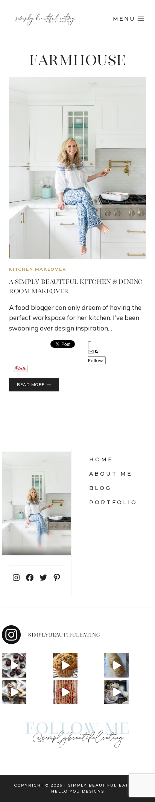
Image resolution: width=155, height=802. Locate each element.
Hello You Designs (77, 791)
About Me (111, 473)
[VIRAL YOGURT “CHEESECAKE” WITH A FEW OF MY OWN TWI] (65, 692)
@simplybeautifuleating (77, 738)
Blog (100, 488)
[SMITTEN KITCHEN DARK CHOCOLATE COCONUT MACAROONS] (14, 665)
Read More (38, 385)
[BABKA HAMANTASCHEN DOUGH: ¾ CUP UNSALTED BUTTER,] (14, 692)
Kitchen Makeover (37, 269)
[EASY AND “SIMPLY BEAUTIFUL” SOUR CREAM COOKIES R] (116, 692)
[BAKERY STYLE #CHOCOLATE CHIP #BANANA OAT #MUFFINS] (65, 665)
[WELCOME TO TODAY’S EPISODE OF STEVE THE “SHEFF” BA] (116, 665)
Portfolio (113, 502)
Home (101, 459)
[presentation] (77, 168)
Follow (95, 360)
